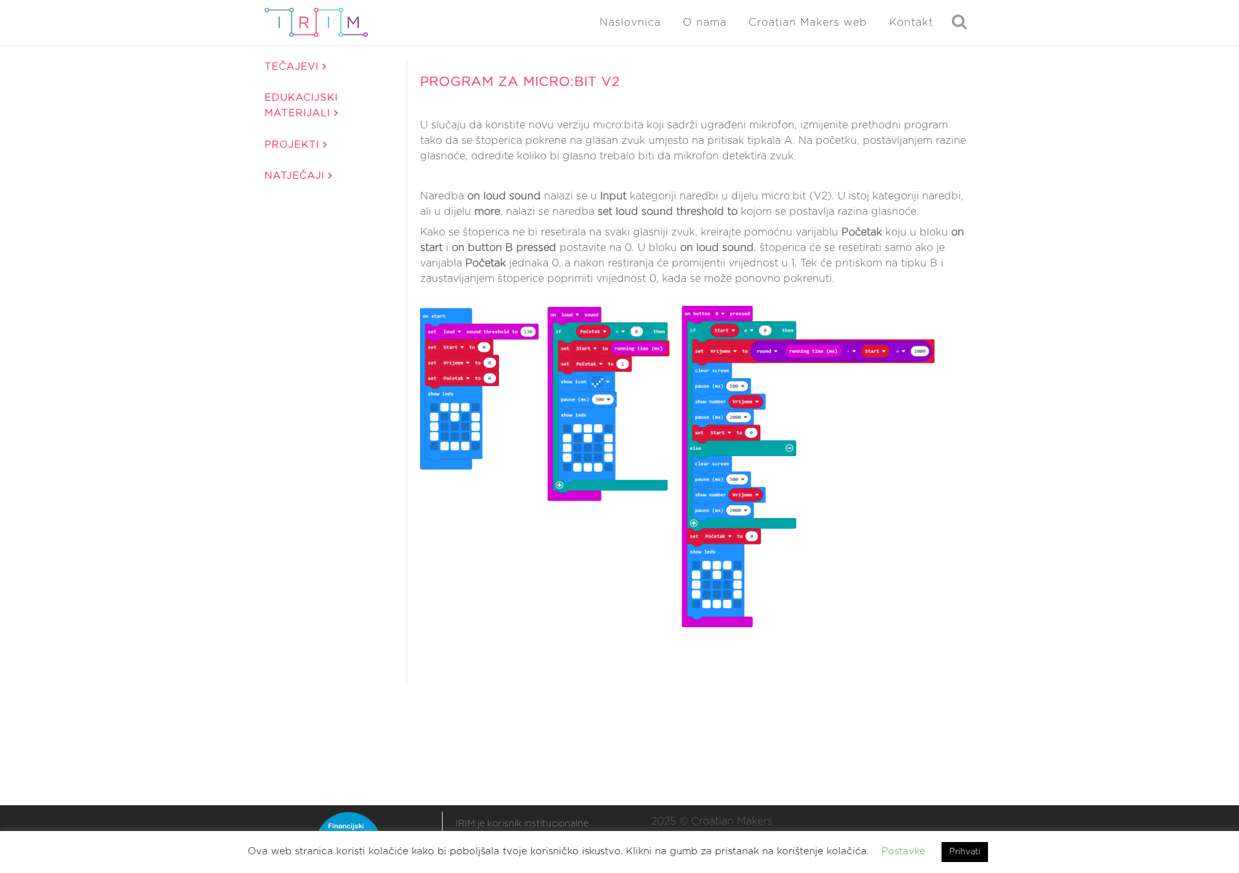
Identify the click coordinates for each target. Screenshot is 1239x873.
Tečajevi (294, 67)
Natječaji (296, 176)
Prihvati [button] (964, 852)
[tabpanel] (694, 369)
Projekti (294, 145)
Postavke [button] (903, 851)
